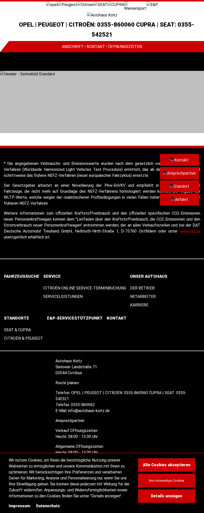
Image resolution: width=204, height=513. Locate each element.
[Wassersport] (135, 6)
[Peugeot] (67, 4)
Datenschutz (48, 506)
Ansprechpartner (70, 420)
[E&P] (152, 4)
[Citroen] (85, 4)
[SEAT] (100, 4)
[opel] (52, 4)
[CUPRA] (115, 4)
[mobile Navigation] (9, 61)
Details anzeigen (166, 496)
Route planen (67, 382)
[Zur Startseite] (102, 15)
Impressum (19, 506)
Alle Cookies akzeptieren (166, 465)
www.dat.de (190, 231)
